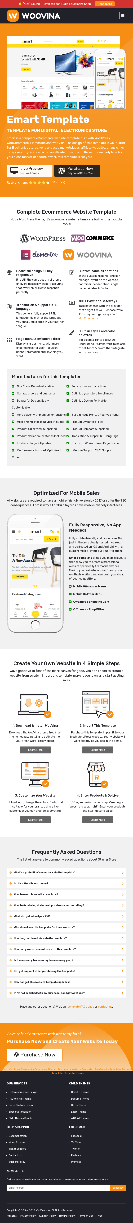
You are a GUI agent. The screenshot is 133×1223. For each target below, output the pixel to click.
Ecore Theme (78, 1111)
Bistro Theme (78, 1105)
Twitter (75, 1148)
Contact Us (15, 1155)
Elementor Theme (74, 1073)
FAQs (99, 1215)
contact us (105, 1006)
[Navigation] (122, 15)
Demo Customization (21, 1105)
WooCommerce (88, 318)
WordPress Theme (19, 1069)
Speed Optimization (20, 1111)
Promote (76, 1161)
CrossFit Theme (80, 1092)
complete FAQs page (81, 1006)
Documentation (18, 1136)
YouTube (76, 1142)
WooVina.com (43, 1210)
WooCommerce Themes (43, 1069)
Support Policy (17, 1161)
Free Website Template (108, 1069)
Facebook (76, 1136)
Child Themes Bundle (20, 1118)
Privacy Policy (28, 1215)
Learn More (35, 750)
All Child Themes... (81, 1118)
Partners (76, 1155)
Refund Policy (67, 1215)
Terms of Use (85, 1215)
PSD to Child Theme (20, 1098)
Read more (105, 4)
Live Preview (31, 170)
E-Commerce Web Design (23, 1092)
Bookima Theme (80, 1098)
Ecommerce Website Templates (76, 1069)
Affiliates (12, 1215)
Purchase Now (80, 170)
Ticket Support (17, 1148)
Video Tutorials (17, 1142)
